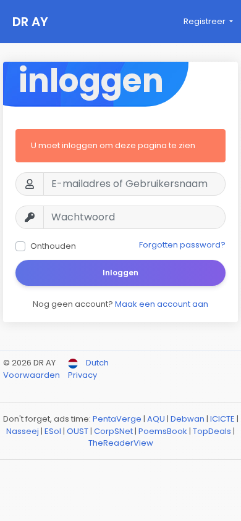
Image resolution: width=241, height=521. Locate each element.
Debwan (188, 419)
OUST (77, 431)
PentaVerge (117, 419)
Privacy (82, 375)
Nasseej (22, 431)
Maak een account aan (161, 304)
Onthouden (53, 246)
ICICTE (222, 419)
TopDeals (212, 431)
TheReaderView (120, 443)
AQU (156, 419)
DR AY (30, 21)
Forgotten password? (182, 245)
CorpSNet (113, 431)
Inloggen (120, 272)
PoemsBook (162, 431)
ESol (52, 431)
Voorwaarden (32, 375)
